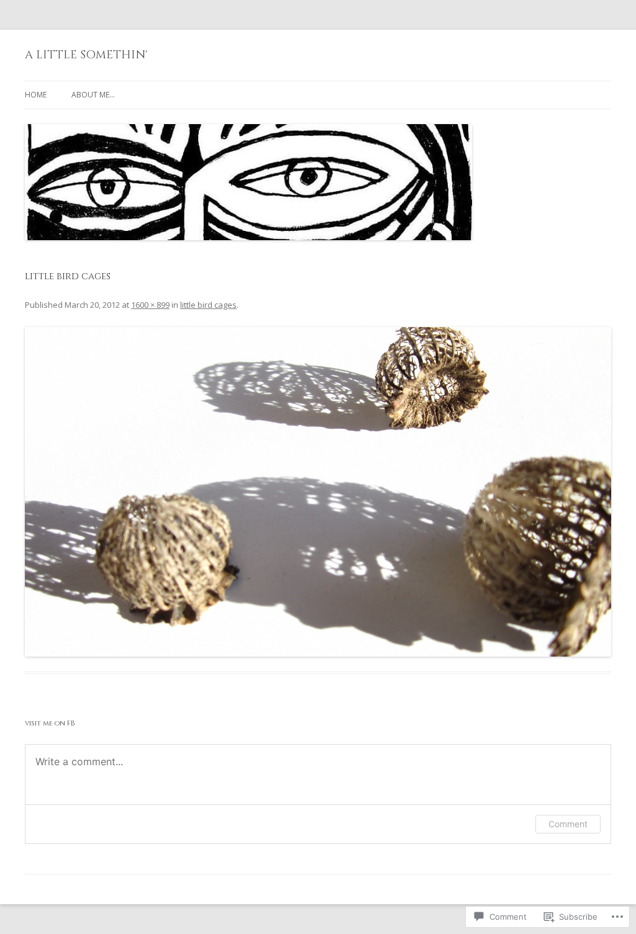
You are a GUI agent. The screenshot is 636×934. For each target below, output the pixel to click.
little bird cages (208, 304)
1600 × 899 (150, 304)
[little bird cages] (318, 491)
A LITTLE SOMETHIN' (86, 55)
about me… (93, 94)
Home (36, 94)
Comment (568, 824)
